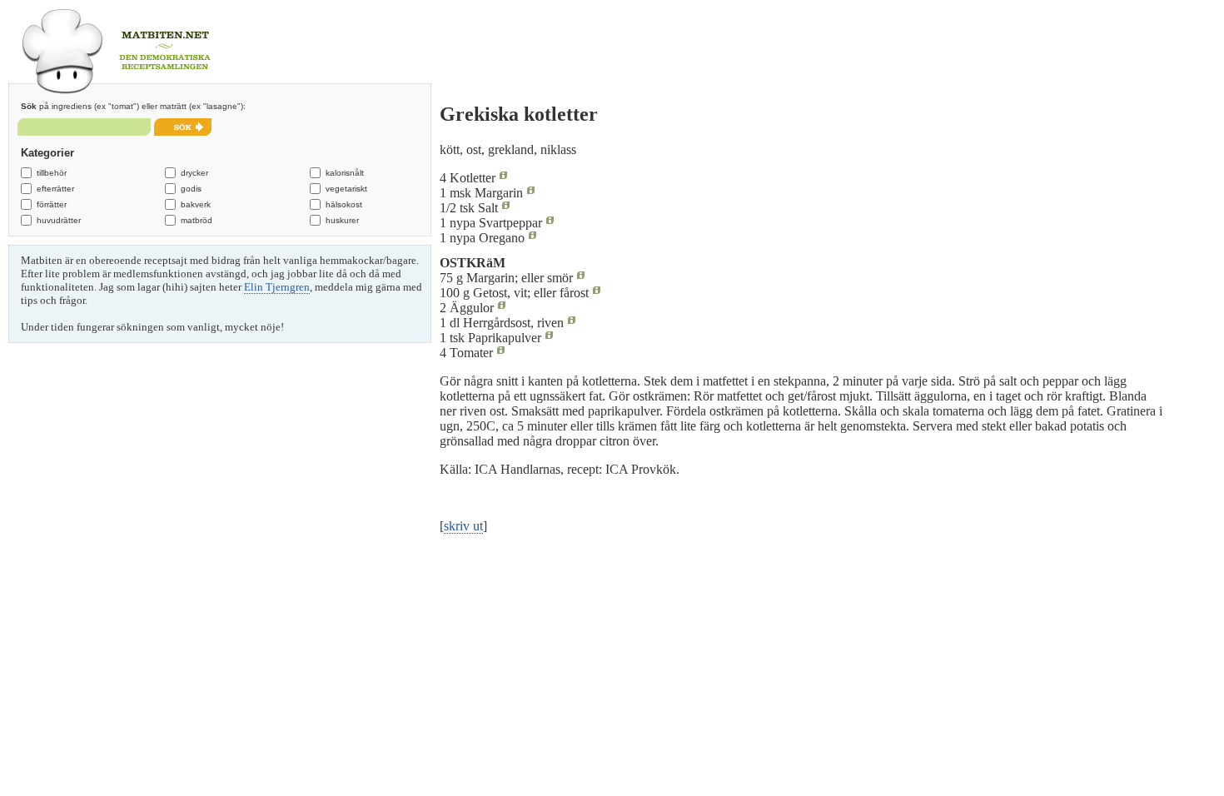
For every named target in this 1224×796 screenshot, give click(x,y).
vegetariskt (346, 188)
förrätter (52, 204)
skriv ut (463, 526)
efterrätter (55, 188)
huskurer (342, 220)
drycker (194, 172)
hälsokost (344, 204)
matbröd (196, 220)
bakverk (196, 204)
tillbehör (52, 172)
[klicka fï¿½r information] (503, 178)
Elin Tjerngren (277, 287)
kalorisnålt (345, 172)
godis (191, 188)
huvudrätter (59, 220)
